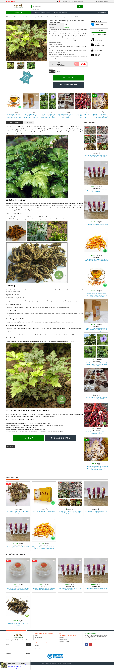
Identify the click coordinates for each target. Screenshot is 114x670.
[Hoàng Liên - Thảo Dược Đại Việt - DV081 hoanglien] (18, 610)
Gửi (29, 644)
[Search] (80, 6)
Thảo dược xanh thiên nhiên (21, 16)
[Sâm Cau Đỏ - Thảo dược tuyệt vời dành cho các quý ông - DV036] (83, 105)
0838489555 (12, 1)
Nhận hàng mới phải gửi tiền (42, 12)
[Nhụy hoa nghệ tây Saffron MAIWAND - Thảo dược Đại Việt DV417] (96, 177)
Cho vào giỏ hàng (68, 85)
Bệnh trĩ (36, 635)
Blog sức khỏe (66, 1)
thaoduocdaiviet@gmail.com (94, 640)
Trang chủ (9, 16)
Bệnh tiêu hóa (41, 16)
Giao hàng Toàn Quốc (61, 12)
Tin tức (28, 653)
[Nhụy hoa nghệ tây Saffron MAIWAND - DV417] (96, 212)
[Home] (18, 6)
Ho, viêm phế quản (63, 639)
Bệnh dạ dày (33, 16)
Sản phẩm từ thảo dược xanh (67, 635)
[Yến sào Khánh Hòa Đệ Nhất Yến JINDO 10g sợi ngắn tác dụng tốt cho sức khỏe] (44, 575)
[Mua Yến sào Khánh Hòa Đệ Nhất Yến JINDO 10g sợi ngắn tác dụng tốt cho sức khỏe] (18, 575)
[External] (56, 656)
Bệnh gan (37, 645)
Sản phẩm (8, 653)
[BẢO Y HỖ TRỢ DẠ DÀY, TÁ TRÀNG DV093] (44, 498)
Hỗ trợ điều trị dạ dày (64, 641)
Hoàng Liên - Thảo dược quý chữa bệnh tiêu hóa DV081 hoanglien (67, 16)
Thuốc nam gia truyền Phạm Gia (44, 633)
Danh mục (18, 12)
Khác (48, 16)
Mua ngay (68, 77)
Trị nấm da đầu (38, 637)
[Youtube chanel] (90, 644)
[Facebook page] (86, 644)
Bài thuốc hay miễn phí (65, 643)
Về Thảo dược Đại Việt (77, 1)
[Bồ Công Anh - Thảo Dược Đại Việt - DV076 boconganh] (18, 498)
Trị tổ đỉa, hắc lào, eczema (41, 639)
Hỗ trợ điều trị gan (63, 637)
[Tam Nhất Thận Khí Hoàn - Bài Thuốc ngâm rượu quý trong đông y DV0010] (66, 105)
